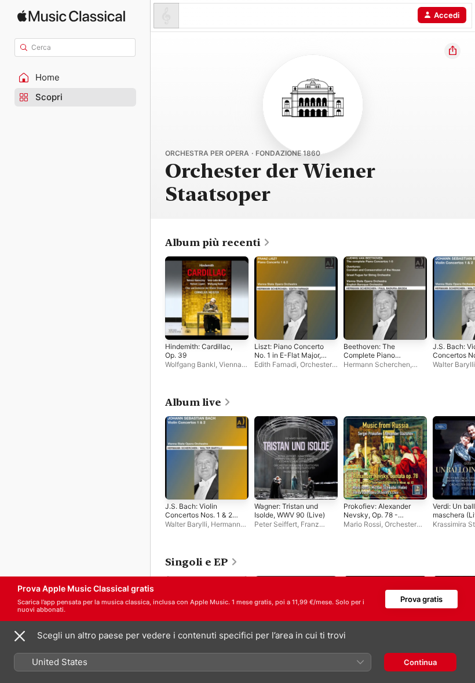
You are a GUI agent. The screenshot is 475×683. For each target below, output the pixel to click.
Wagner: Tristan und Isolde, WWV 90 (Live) (289, 510)
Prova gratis (421, 599)
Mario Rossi (362, 524)
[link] (218, 242)
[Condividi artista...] (452, 51)
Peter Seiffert (275, 524)
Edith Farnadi (275, 364)
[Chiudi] (19, 636)
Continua (420, 662)
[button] (75, 77)
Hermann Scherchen (377, 364)
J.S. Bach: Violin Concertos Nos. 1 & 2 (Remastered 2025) (198, 515)
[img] (71, 16)
